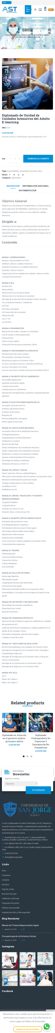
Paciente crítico (36, 171)
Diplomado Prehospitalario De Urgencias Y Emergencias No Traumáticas (40, 741)
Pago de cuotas (8, 889)
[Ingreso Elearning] (40, 9)
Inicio (8, 35)
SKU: (4, 128)
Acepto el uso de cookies (27, 1029)
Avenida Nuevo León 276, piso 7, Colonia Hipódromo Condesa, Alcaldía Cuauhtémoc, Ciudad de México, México (25, 838)
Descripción (13, 186)
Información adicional (36, 186)
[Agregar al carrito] (9, 725)
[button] (24, 756)
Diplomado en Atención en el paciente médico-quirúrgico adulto (14, 738)
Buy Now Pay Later (9, 894)
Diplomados (16, 35)
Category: (6, 177)
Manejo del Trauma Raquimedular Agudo (20, 925)
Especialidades (13, 171)
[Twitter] (14, 174)
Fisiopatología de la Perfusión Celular (19, 936)
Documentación (27, 190)
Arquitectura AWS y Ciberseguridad (16, 912)
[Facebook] (10, 174)
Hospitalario (24, 171)
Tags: (4, 171)
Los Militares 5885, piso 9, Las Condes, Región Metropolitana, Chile (27, 848)
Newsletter (21, 774)
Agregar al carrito (38, 158)
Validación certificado (10, 898)
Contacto (5, 880)
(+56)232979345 (11, 853)
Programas (6, 875)
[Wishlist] (19, 725)
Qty (3, 158)
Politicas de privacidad (10, 908)
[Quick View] (14, 718)
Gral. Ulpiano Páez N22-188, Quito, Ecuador (22, 843)
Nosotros (5, 885)
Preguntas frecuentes (10, 903)
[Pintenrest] (23, 174)
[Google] (18, 174)
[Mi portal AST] (35, 9)
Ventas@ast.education (14, 857)
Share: (5, 174)
